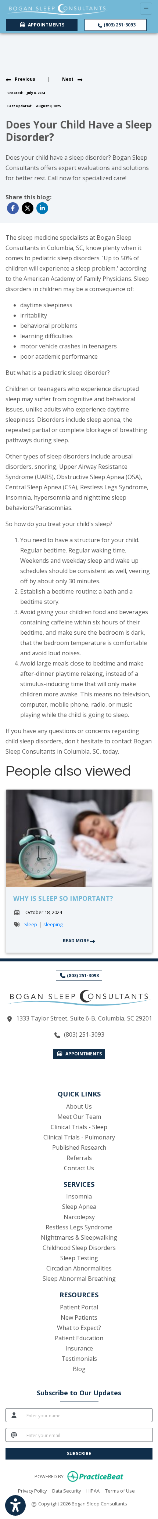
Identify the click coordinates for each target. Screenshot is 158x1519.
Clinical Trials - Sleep (79, 1127)
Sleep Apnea (79, 1207)
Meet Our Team (79, 1117)
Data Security (66, 1490)
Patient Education (79, 1338)
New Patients (79, 1317)
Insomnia (79, 1196)
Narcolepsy (79, 1217)
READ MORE (76, 941)
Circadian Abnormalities (79, 1268)
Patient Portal (79, 1307)
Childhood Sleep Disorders (79, 1248)
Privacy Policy (32, 1490)
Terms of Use (120, 1490)
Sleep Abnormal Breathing (79, 1279)
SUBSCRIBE (79, 1453)
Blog (79, 1369)
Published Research (79, 1147)
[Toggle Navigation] (146, 9)
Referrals (79, 1158)
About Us (79, 1106)
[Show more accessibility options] (15, 1505)
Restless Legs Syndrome (79, 1227)
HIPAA (93, 1490)
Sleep (30, 924)
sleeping (52, 924)
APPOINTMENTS (82, 1054)
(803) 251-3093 (119, 25)
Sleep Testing (79, 1258)
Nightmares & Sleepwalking (79, 1237)
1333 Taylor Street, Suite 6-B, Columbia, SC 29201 (84, 1018)
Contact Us (79, 1168)
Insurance (79, 1348)
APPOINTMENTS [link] (45, 25)
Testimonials (79, 1359)
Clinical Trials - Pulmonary (79, 1137)
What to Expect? (79, 1328)
